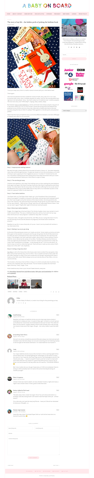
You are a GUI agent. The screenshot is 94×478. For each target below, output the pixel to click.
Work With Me (28, 13)
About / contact (17, 13)
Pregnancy (57, 13)
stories (25, 291)
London (74, 13)
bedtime (9, 291)
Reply (58, 314)
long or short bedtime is (22, 105)
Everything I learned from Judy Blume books (22, 271)
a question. (13, 273)
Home (8, 13)
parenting (15, 291)
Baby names (66, 13)
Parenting (9, 19)
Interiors (49, 13)
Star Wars (10, 252)
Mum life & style (39, 13)
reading (20, 291)
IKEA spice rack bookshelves (43, 271)
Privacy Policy (83, 13)
